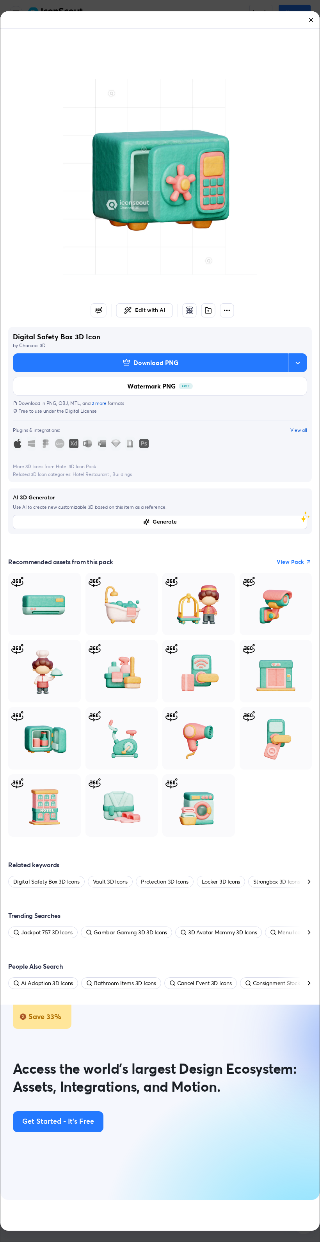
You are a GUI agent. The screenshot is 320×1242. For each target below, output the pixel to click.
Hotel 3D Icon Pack (76, 466)
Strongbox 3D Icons (276, 881)
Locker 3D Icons (221, 881)
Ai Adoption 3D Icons (47, 983)
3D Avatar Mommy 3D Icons (222, 932)
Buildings (122, 474)
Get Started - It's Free (58, 1121)
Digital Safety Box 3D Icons (46, 881)
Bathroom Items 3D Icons (125, 983)
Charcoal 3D (32, 345)
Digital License (81, 411)
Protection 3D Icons (164, 881)
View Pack (290, 561)
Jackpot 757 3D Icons (47, 932)
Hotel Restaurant (91, 474)
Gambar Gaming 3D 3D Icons (130, 932)
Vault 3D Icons (110, 881)
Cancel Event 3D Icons (204, 983)
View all (298, 430)
